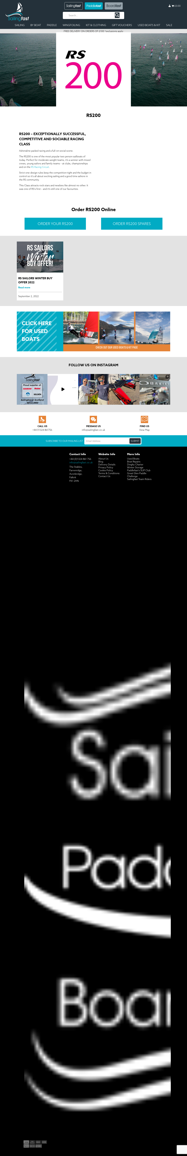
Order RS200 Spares (132, 223)
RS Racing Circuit (40, 166)
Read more (24, 287)
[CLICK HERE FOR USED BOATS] (93, 313)
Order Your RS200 (55, 223)
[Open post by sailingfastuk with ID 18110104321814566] (155, 389)
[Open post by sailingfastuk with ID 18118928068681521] (62, 389)
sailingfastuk (32, 377)
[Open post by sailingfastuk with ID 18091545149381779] (124, 389)
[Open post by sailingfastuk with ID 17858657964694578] (32, 389)
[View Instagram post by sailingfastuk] (45, 402)
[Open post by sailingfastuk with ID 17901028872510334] (93, 389)
